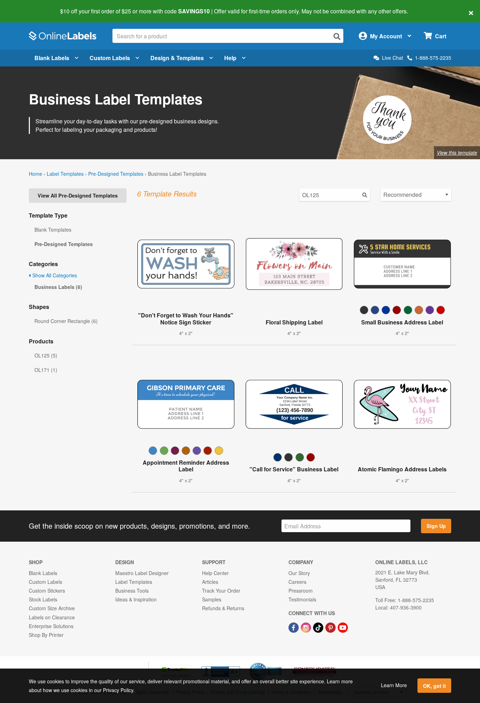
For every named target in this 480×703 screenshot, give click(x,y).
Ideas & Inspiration (136, 599)
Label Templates (65, 173)
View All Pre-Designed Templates (78, 195)
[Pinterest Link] (331, 626)
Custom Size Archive (52, 608)
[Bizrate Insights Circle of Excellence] (279, 663)
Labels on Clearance (52, 617)
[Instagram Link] (306, 626)
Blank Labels (51, 58)
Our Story (299, 572)
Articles (210, 581)
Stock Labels (43, 599)
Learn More (394, 685)
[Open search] (337, 36)
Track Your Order (221, 590)
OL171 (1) (45, 369)
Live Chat (392, 57)
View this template (457, 152)
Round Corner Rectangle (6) (66, 320)
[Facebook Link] (294, 626)
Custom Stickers (47, 590)
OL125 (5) (45, 355)
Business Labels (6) (58, 286)
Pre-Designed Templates (115, 173)
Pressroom (300, 590)
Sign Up (436, 525)
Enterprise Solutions (51, 626)
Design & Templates (177, 58)
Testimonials (302, 599)
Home (35, 173)
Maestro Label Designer (142, 572)
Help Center (215, 572)
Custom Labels (110, 58)
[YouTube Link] (343, 626)
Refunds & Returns (223, 608)
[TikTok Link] (319, 626)
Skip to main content (25, 6)
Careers (297, 581)
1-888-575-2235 (433, 57)
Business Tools (132, 590)
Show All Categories (54, 275)
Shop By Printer (46, 634)
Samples (211, 599)
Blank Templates (52, 229)
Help (230, 58)
